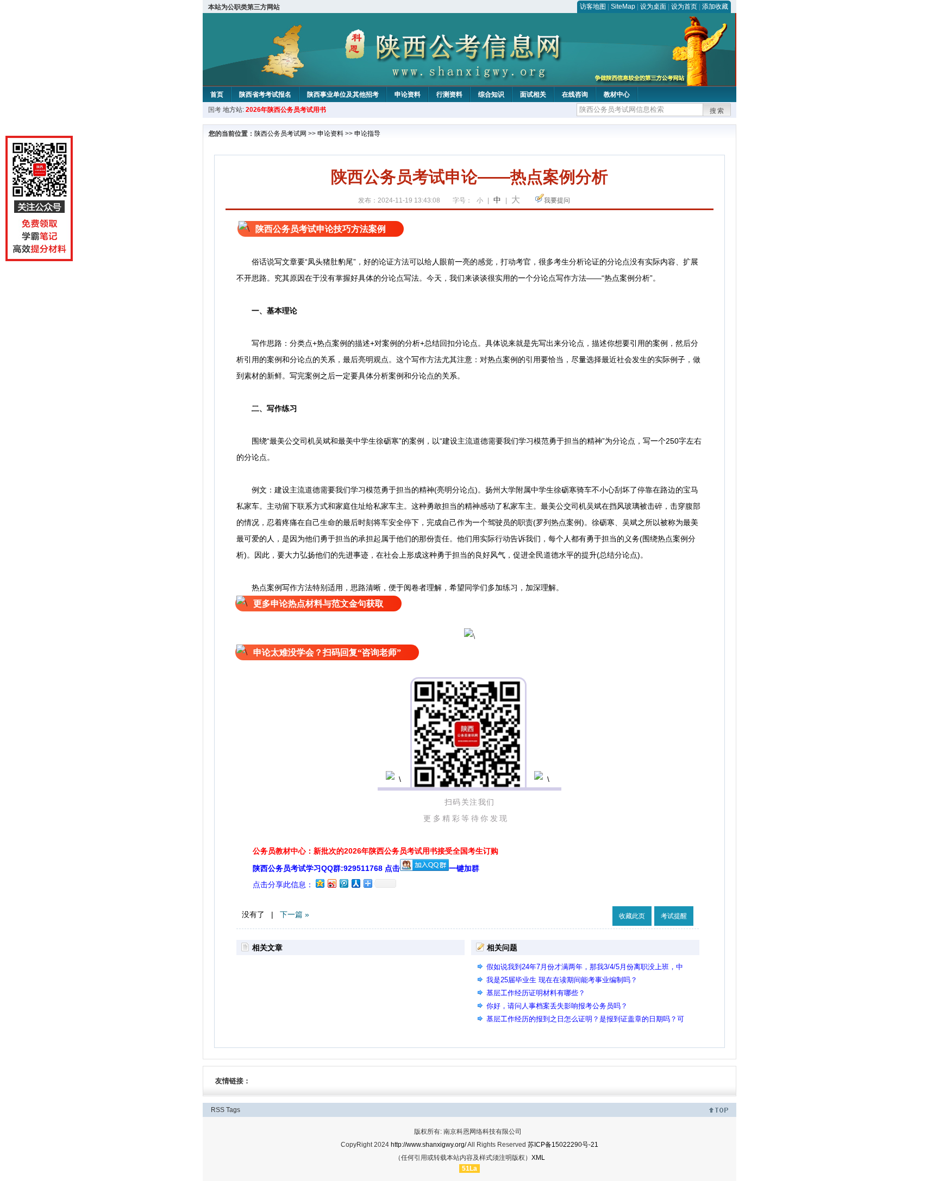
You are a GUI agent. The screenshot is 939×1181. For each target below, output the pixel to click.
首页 (216, 94)
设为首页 (684, 6)
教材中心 (617, 94)
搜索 (717, 111)
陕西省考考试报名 (265, 94)
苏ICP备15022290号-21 (563, 1144)
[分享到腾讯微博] (343, 883)
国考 (214, 109)
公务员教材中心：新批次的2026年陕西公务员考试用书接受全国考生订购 (375, 851)
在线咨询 (575, 94)
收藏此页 (632, 916)
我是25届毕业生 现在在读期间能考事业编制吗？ (561, 980)
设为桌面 (653, 6)
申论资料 (408, 94)
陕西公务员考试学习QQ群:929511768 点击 (326, 868)
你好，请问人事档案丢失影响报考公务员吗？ (557, 1006)
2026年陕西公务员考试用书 (286, 109)
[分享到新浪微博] (331, 883)
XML (538, 1157)
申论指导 (367, 133)
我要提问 (557, 200)
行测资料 (449, 94)
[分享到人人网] (355, 883)
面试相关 (533, 94)
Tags (233, 1110)
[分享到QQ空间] (319, 883)
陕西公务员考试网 (280, 133)
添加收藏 (715, 6)
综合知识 (491, 94)
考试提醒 (674, 916)
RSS (217, 1110)
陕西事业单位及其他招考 (343, 94)
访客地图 (593, 6)
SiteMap (623, 6)
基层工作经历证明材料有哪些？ (535, 993)
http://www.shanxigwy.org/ (428, 1144)
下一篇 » (294, 914)
